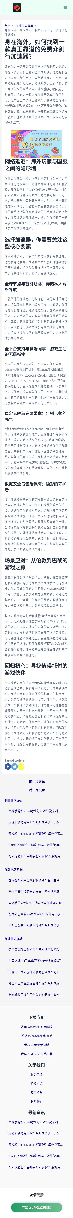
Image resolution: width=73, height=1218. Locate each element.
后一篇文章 (37, 790)
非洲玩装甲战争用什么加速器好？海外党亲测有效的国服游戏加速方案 (36, 994)
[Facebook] (8, 766)
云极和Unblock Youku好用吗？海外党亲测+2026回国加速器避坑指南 (36, 833)
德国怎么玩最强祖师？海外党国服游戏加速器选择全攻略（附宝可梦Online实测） (36, 949)
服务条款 (36, 1074)
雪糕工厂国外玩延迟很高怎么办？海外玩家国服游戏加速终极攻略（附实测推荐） (36, 972)
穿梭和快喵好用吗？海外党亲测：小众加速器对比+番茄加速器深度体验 (36, 822)
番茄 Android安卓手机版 (36, 1054)
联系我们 (36, 1101)
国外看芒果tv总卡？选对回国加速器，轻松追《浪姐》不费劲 (36, 903)
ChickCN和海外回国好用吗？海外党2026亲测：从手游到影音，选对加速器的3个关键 (36, 845)
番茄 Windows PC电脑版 (36, 1027)
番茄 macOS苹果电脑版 (36, 1036)
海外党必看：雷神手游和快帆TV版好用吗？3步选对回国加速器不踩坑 (36, 856)
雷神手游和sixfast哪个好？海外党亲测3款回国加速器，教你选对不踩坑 (36, 811)
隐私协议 (36, 1083)
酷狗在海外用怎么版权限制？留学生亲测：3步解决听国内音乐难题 (36, 880)
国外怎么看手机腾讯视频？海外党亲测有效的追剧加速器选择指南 (36, 925)
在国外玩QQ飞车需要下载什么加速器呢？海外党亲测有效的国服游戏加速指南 (36, 960)
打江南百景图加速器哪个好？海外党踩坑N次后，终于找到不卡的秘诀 (36, 983)
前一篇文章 (37, 781)
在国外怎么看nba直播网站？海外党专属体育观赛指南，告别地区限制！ (36, 914)
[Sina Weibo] (21, 766)
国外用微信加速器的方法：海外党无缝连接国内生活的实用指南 (36, 891)
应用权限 (36, 1092)
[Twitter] (14, 766)
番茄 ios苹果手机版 (36, 1045)
